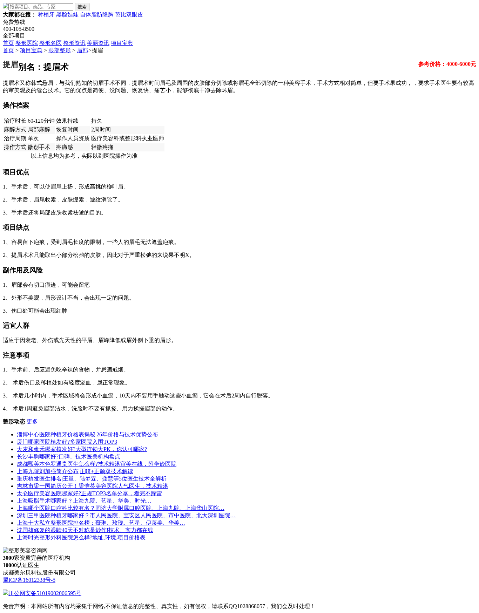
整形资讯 (74, 43)
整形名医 (50, 43)
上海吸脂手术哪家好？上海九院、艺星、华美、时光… (84, 501)
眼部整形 (59, 50)
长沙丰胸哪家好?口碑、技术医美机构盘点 (68, 456)
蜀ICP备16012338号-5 (29, 580)
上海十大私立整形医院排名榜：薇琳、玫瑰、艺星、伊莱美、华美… (101, 523)
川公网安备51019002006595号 (44, 593)
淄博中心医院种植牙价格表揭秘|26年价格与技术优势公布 (87, 434)
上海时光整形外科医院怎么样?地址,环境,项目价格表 (81, 537)
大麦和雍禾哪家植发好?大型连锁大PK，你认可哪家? (82, 449)
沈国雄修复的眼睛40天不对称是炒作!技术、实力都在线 (85, 530)
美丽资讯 (98, 43)
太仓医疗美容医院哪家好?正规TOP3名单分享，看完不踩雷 (89, 493)
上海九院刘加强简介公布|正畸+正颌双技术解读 (75, 471)
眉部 (82, 50)
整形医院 (26, 43)
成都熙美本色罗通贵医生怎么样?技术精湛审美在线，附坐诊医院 (96, 464)
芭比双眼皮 (129, 15)
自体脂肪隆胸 (97, 15)
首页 (8, 43)
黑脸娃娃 (67, 15)
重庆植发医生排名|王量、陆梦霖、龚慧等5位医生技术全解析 (92, 479)
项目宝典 (122, 43)
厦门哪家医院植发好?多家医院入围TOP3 (67, 442)
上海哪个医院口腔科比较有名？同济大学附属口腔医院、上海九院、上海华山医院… (120, 508)
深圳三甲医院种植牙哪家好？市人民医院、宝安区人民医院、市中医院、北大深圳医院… (126, 515)
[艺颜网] (5, 6)
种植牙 (46, 15)
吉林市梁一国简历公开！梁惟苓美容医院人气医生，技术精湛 (92, 486)
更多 (32, 421)
